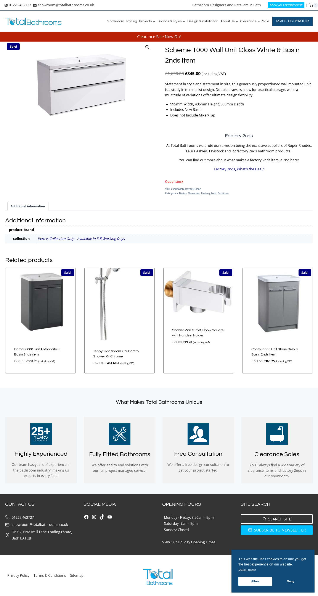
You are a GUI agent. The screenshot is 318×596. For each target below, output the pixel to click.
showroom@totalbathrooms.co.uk (40, 524)
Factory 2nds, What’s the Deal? (239, 169)
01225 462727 (23, 517)
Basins (182, 193)
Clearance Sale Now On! (159, 36)
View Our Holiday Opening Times (188, 542)
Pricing (131, 21)
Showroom (115, 21)
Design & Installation (202, 21)
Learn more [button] (247, 569)
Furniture (223, 193)
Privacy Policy (18, 575)
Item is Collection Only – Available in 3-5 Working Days (81, 238)
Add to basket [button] (181, 357)
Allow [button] (255, 581)
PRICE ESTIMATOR (292, 21)
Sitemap (77, 575)
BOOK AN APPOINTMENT (286, 5)
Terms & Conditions (50, 575)
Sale (265, 21)
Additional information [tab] (28, 206)
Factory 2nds (208, 193)
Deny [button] (290, 581)
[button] (147, 47)
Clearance (194, 193)
